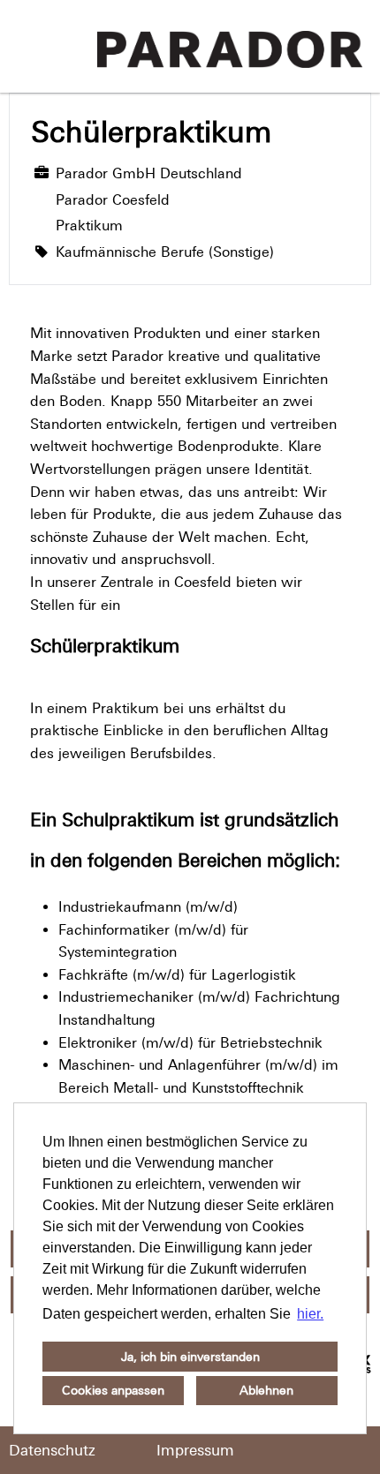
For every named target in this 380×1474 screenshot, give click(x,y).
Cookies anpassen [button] (113, 1390)
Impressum (195, 1450)
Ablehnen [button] (266, 1390)
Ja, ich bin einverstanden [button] (190, 1357)
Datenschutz (52, 1450)
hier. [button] (310, 1313)
